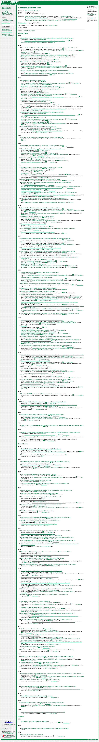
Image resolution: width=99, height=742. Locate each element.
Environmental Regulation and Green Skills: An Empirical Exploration (45, 220)
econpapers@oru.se (91, 14)
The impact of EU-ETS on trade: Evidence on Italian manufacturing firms (39, 524)
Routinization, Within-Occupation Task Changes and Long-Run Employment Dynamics (42, 112)
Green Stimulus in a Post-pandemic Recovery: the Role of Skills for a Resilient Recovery (49, 154)
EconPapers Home (6, 7)
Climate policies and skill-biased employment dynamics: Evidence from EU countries (49, 176)
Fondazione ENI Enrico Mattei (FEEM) (34, 16)
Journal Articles (5, 12)
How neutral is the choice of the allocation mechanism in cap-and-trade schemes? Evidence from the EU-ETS (48, 251)
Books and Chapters (7, 13)
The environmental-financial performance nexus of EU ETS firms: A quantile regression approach (45, 483)
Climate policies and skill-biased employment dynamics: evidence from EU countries (41, 167)
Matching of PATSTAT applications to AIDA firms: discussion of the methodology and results (43, 393)
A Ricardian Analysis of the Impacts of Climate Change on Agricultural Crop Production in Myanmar (45, 461)
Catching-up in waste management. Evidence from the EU (35, 361)
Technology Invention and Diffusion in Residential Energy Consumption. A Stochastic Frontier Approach (46, 336)
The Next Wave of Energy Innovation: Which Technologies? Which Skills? (39, 126)
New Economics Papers (7, 20)
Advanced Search (6, 23)
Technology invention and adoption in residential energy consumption (38, 646)
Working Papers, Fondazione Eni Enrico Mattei (34, 64)
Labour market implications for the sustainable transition (35, 721)
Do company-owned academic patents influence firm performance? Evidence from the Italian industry (46, 517)
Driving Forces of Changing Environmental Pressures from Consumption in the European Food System (46, 551)
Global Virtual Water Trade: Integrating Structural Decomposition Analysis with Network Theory (44, 370)
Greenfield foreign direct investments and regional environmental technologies (40, 520)
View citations (76, 83)
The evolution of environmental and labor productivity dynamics (36, 695)
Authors (3, 17)
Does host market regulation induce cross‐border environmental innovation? (47, 213)
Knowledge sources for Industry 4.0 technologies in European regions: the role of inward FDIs (44, 454)
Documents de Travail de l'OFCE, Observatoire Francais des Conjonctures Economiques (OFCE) (41, 94)
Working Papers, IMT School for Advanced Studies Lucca (36, 373)
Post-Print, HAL (28, 151)
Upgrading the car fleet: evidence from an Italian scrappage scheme (38, 232)
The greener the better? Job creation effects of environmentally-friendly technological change (44, 667)
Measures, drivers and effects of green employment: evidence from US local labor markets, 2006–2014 (52, 195)
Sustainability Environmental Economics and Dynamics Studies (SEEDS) (43, 20)
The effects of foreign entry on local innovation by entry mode (36, 480)
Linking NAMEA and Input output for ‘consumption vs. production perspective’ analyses (49, 418)
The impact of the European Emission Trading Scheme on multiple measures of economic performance (46, 345)
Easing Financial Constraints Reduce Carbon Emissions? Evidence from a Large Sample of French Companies (48, 57)
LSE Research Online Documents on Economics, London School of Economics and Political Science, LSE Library (45, 55)
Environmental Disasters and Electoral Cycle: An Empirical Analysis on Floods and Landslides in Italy (45, 242)
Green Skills (24, 326)
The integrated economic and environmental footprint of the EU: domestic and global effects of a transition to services (50, 313)
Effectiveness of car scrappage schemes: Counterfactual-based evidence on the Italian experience (45, 555)
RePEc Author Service (51, 25)
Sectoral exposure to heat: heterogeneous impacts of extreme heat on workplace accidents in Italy (45, 70)
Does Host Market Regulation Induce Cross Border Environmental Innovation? (40, 207)
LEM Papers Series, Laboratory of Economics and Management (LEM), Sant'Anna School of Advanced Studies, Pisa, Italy (50, 50)
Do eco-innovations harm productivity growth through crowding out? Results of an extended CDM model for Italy (54, 407)
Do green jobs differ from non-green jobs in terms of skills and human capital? (40, 272)
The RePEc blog (6, 34)
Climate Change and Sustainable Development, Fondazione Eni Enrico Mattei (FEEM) (39, 333)
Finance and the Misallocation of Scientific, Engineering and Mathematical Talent (41, 247)
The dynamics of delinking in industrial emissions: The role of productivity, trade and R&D (43, 712)
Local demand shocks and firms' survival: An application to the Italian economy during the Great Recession (47, 537)
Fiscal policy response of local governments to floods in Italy (36, 100)
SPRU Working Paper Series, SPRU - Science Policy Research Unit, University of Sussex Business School (43, 186)
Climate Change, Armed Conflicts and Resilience (33, 80)
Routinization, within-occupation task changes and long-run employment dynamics (48, 123)
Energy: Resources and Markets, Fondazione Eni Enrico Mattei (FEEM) (36, 341)
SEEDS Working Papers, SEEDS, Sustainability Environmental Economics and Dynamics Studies (45, 41)
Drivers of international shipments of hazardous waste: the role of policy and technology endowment (45, 238)
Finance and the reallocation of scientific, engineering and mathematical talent (47, 97)
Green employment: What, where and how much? (33, 223)
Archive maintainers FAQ (7, 30)
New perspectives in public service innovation (32, 734)
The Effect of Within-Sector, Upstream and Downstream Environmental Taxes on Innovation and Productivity (47, 649)
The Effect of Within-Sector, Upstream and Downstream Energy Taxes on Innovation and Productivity (45, 379)
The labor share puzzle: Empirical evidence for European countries (37, 510)
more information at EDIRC (67, 16)
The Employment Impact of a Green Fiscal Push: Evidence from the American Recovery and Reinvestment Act (48, 540)
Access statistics (22, 23)
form (92, 17)
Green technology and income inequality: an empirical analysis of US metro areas (48, 108)
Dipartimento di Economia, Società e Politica (36, 17)
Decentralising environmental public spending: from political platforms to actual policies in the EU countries (47, 38)
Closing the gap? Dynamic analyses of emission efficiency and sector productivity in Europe (43, 401)
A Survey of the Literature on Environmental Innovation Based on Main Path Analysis (41, 320)
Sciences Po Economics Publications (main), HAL (31, 53)
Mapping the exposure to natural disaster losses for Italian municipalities (39, 288)
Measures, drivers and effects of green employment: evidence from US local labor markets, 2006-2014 (46, 182)
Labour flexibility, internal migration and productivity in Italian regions (38, 534)
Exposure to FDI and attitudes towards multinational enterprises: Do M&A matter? (41, 496)
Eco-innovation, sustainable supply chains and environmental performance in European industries (45, 283)
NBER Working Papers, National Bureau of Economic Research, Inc (39, 160)
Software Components (7, 14)
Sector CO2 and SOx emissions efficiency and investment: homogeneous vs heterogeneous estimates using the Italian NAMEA (52, 425)
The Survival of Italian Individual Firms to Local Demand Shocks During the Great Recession (43, 198)
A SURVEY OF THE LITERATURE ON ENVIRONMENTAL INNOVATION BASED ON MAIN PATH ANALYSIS (53, 322)
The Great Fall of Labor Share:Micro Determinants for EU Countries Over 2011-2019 (42, 137)
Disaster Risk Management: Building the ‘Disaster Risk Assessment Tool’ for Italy (40, 179)
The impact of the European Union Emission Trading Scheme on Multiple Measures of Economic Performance (48, 228)
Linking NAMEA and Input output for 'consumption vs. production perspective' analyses (42, 414)
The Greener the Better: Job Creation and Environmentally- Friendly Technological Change (43, 385)
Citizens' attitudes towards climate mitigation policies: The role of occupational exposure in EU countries (46, 490)
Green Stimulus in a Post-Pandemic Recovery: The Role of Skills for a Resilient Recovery (43, 148)
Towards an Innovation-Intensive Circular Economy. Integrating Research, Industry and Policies (44, 594)
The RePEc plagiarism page (8, 35)
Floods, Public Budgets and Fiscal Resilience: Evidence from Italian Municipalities (41, 61)
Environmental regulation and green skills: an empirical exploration (37, 216)
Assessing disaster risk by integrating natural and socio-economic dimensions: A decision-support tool (46, 530)
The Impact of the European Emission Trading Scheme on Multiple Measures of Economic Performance (53, 348)
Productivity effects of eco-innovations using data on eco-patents (37, 294)
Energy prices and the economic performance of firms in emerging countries (39, 493)
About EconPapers (6, 8)
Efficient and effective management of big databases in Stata (36, 366)
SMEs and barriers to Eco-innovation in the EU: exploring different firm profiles (40, 679)
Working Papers (6, 11)
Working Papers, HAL (25, 52)
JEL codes (4, 19)
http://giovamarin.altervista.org (32, 10)
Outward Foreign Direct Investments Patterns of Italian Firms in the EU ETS (39, 291)
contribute (4, 729)
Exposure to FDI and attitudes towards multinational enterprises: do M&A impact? (41, 86)
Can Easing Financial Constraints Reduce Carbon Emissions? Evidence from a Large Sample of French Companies (49, 47)
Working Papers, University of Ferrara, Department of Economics (38, 417)
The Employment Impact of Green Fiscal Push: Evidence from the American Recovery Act (43, 157)
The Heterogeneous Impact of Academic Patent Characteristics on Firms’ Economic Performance (45, 728)
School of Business (10, 736)
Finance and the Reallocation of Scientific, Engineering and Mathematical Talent (40, 89)
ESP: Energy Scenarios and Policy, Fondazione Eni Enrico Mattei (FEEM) (40, 261)
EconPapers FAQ (6, 29)
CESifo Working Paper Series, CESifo (32, 129)
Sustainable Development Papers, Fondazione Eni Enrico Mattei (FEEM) (40, 435)
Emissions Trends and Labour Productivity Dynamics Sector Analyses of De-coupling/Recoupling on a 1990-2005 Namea (50, 432)
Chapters (32, 30)
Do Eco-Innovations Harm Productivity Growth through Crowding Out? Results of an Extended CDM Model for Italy (49, 405)
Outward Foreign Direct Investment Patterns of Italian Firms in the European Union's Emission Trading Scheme (48, 564)
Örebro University (7, 737)
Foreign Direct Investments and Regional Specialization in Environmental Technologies (42, 145)
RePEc (10, 724)
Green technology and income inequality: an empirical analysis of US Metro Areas (41, 105)
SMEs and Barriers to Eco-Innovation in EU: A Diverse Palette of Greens (38, 375)
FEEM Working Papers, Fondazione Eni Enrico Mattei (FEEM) (34, 42)
